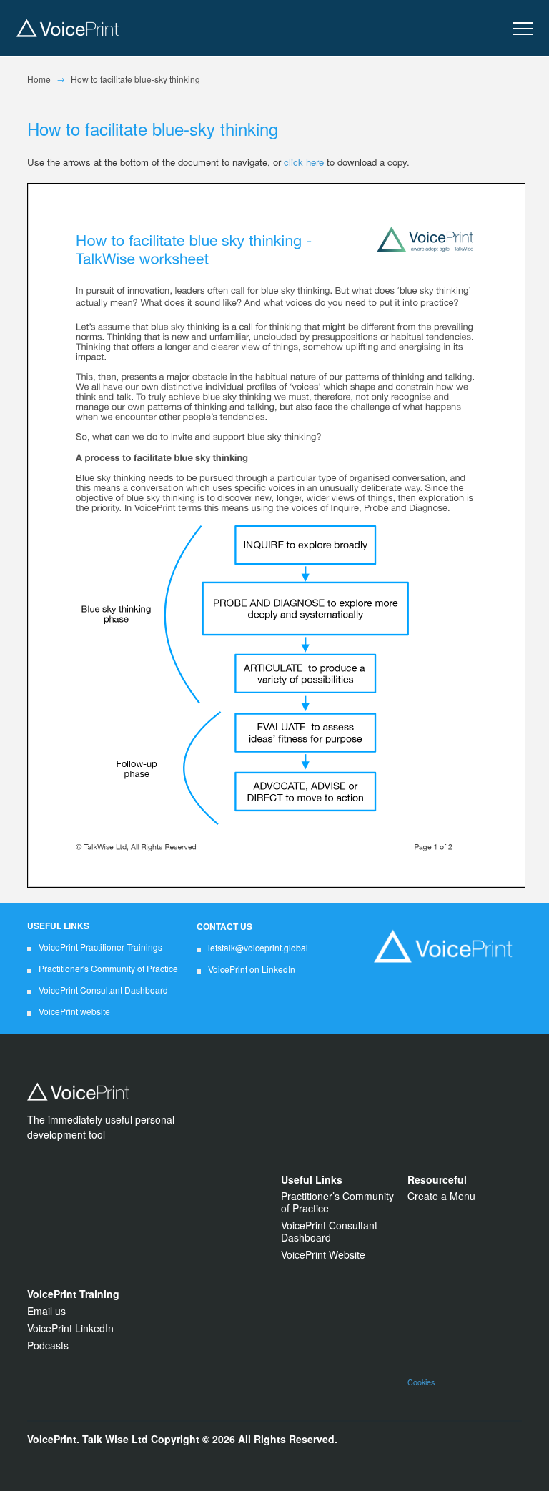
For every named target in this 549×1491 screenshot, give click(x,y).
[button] (523, 29)
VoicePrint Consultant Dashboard (103, 990)
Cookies (421, 1382)
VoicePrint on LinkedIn (251, 969)
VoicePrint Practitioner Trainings (100, 947)
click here (304, 162)
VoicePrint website (74, 1011)
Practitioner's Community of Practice (108, 968)
